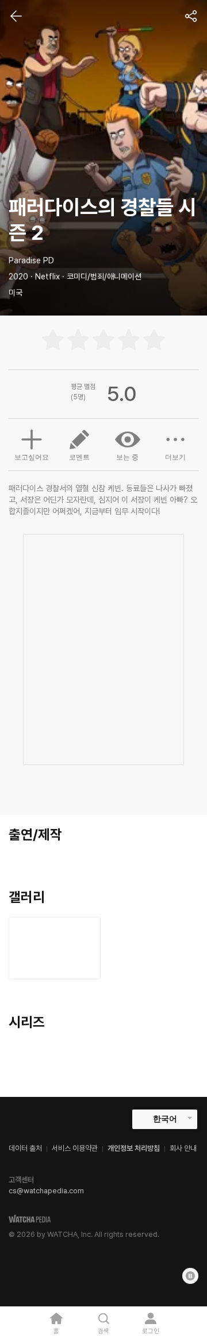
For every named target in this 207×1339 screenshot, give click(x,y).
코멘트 (79, 457)
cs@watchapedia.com (46, 1190)
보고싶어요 (31, 457)
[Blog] (190, 1276)
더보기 (175, 457)
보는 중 (127, 457)
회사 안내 (183, 1148)
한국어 (165, 1118)
